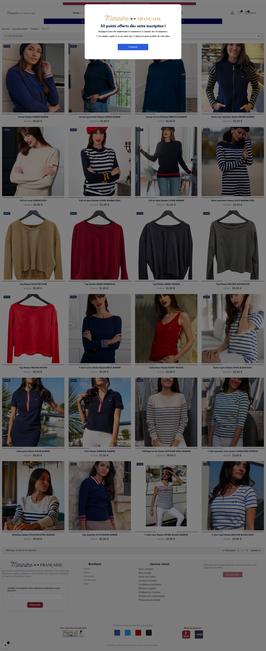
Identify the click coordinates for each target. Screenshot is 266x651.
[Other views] (64, 44)
